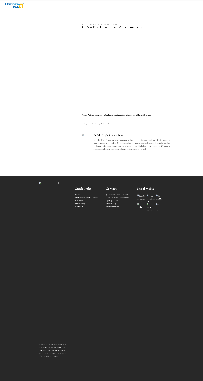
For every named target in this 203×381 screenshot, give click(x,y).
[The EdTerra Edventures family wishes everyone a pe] (141, 207)
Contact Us (79, 206)
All (93, 124)
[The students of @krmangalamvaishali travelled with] (160, 198)
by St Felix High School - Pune (99, 24)
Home (77, 195)
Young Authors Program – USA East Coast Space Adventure (106, 115)
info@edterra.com (112, 206)
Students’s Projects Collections (86, 198)
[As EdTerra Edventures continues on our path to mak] (151, 207)
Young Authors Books (104, 124)
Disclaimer (79, 201)
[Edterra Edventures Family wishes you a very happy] (141, 198)
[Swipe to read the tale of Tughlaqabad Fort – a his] (151, 198)
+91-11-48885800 (112, 201)
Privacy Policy (80, 203)
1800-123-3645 (111, 203)
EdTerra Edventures (143, 115)
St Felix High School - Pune (108, 135)
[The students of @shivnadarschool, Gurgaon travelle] (160, 207)
